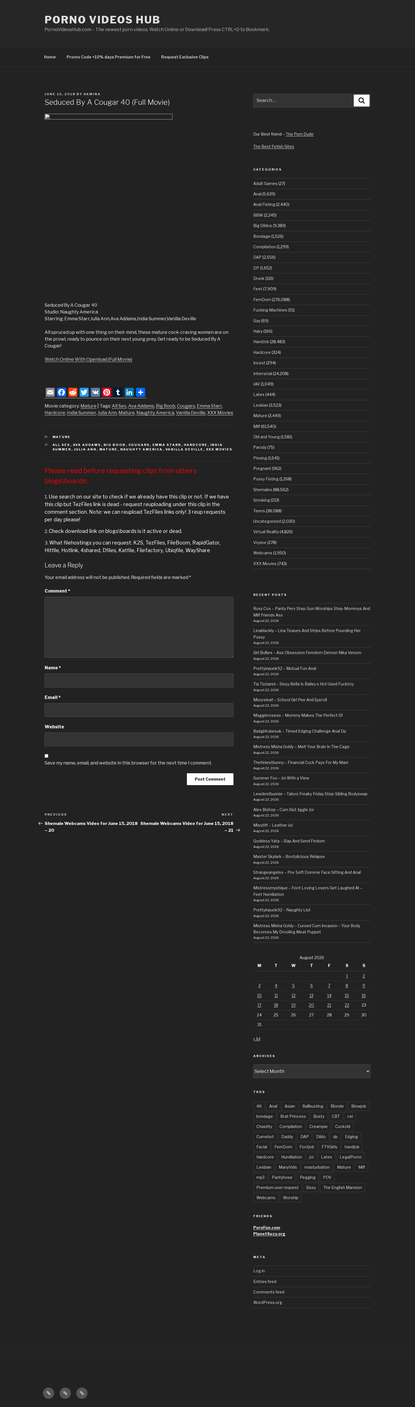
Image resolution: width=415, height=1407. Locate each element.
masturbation (317, 1167)
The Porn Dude (300, 134)
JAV (256, 384)
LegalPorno (351, 1157)
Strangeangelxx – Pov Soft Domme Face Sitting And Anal (307, 872)
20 (311, 1005)
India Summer (81, 412)
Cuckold (342, 1126)
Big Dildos (262, 225)
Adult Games (265, 183)
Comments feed (268, 1292)
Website (54, 726)
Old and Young (266, 436)
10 (259, 995)
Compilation (264, 246)
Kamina (92, 94)
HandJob (261, 341)
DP (256, 267)
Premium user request (277, 1187)
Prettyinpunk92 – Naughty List (282, 909)
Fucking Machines (270, 310)
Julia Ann (107, 412)
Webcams (262, 552)
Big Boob (165, 406)
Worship (290, 1197)
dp (335, 1136)
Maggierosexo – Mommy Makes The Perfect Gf (298, 715)
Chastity (264, 1126)
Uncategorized (267, 521)
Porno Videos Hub (103, 20)
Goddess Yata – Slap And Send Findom (289, 840)
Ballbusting (312, 1106)
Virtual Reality (266, 531)
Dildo (321, 1136)
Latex (259, 394)
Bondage (261, 236)
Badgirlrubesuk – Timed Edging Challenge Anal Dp (299, 731)
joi (311, 1157)
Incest (259, 362)
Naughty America (155, 412)
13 (311, 995)
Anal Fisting (264, 204)
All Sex (119, 406)
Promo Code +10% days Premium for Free (108, 57)
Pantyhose (282, 1177)
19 (293, 1005)
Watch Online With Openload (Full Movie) (88, 359)
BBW (258, 215)
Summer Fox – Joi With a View (281, 778)
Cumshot (265, 1136)
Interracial (262, 373)
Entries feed (264, 1281)
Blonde (337, 1106)
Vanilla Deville (191, 412)
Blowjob (358, 1106)
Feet (257, 288)
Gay (256, 320)
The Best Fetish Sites (273, 146)
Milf (256, 426)
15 (347, 995)
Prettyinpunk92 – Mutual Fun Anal (284, 668)
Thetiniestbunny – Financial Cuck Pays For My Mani (300, 762)
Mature (88, 406)
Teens (259, 510)
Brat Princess (293, 1116)
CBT (336, 1116)
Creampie (318, 1126)
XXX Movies (220, 412)
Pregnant (262, 468)
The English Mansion (342, 1187)
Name (53, 667)
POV (327, 1177)
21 (329, 1005)
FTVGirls (329, 1146)
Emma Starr (209, 406)
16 (364, 995)
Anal (257, 193)
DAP (257, 257)
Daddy (287, 1136)
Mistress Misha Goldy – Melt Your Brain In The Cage (301, 746)
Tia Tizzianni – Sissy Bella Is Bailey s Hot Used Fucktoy (303, 683)
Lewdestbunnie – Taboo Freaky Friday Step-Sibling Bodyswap (310, 793)
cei (350, 1116)
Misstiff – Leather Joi (273, 825)
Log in (259, 1270)
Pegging (308, 1177)
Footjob (307, 1146)
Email (53, 697)
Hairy (258, 331)
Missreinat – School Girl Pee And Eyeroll (290, 699)
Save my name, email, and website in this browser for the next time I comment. (128, 763)
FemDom (262, 299)
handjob (352, 1146)
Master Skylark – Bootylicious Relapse (289, 856)
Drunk (259, 278)
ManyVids (288, 1167)
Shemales (262, 489)
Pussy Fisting (266, 478)
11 (276, 995)
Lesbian (260, 405)
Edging (351, 1136)
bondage (264, 1116)
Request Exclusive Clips (185, 57)
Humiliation (291, 1157)
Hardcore (55, 412)
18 (276, 1005)
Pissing (260, 458)
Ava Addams (141, 406)
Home (50, 57)
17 (259, 1005)
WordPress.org (267, 1302)
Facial (261, 1146)
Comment (57, 591)
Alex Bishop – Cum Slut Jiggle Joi (283, 809)
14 (329, 995)
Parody (260, 447)
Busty (318, 1116)
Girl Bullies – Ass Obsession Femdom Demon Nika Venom (307, 652)
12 (294, 995)
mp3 (260, 1177)
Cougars (186, 406)
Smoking (261, 500)
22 (347, 1005)
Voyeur (260, 542)
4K (259, 1106)
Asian (290, 1106)
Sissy (311, 1187)
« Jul (256, 1038)
